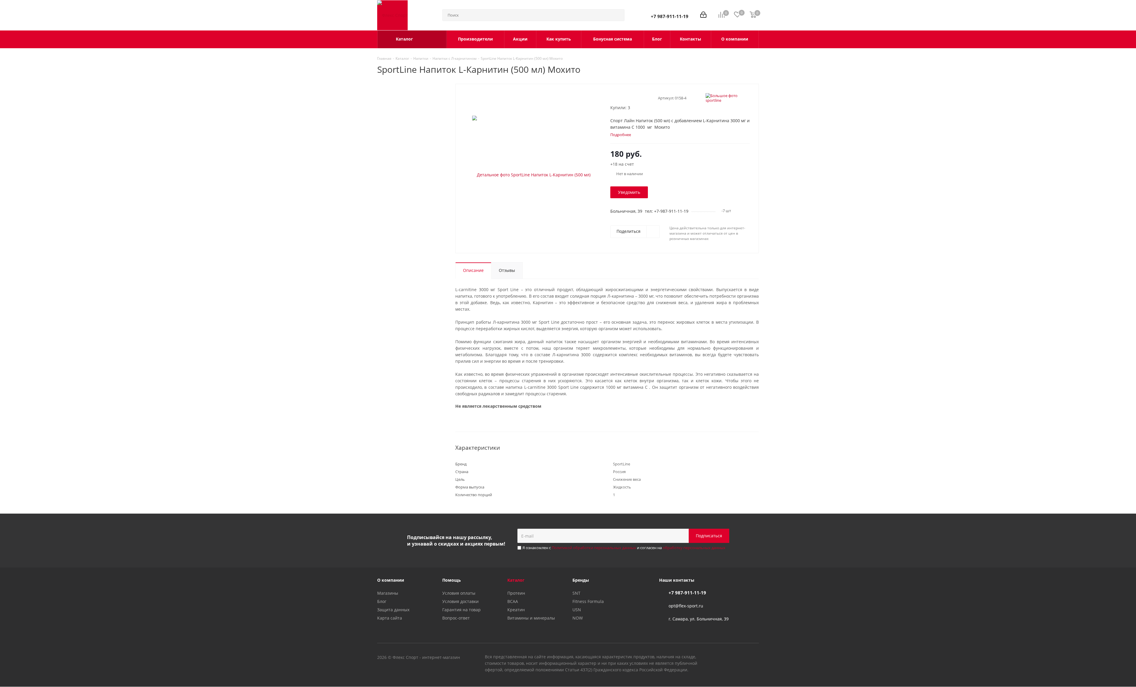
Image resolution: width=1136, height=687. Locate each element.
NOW (577, 618)
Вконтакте (725, 658)
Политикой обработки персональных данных (594, 547)
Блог (381, 601)
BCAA (512, 601)
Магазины (387, 593)
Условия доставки (460, 601)
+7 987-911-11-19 (669, 16)
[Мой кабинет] (703, 15)
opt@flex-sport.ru (686, 606)
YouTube (740, 658)
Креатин (516, 609)
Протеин (516, 593)
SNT (576, 593)
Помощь (451, 580)
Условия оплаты (458, 593)
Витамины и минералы (531, 618)
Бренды (580, 580)
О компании (390, 580)
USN (576, 609)
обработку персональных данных (694, 547)
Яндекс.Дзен (754, 658)
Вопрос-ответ (456, 618)
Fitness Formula (588, 601)
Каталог (516, 580)
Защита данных (393, 609)
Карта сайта (389, 618)
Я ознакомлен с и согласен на (623, 547)
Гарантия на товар (461, 609)
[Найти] (617, 15)
